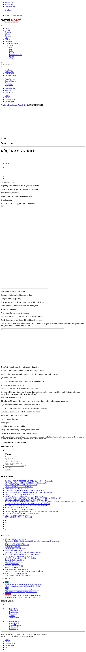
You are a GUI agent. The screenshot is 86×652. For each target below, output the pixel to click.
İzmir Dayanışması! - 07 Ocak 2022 (17, 515)
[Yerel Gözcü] (11, 23)
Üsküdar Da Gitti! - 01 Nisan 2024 (16, 488)
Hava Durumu (10, 79)
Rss (6, 647)
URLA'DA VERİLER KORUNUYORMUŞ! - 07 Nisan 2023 (26, 500)
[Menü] (2, 25)
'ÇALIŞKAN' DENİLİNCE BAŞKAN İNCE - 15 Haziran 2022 (26, 506)
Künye (7, 96)
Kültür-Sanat (13, 43)
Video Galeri (9, 90)
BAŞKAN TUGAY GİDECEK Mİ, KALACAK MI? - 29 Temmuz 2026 (29, 481)
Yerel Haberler (14, 618)
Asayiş (11, 58)
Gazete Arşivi (9, 74)
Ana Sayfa (4, 105)
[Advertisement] (43, 122)
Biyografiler (9, 85)
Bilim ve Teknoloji (15, 55)
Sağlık (11, 51)
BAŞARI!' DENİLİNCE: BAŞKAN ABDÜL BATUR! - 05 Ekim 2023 (29, 492)
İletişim (7, 98)
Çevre (11, 49)
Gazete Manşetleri (11, 81)
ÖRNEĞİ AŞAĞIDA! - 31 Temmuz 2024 (19, 487)
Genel (11, 47)
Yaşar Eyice (22, 105)
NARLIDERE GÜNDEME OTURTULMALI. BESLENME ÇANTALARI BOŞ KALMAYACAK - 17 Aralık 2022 (44, 502)
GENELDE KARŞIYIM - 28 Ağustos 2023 (20, 494)
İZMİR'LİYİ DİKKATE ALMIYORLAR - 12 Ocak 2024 (24, 490)
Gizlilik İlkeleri (10, 101)
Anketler (8, 83)
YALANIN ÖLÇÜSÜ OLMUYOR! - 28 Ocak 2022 (22, 513)
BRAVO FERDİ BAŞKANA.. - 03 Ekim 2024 (21, 485)
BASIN (11, 53)
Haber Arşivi (9, 72)
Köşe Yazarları (10, 88)
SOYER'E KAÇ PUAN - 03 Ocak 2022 (18, 517)
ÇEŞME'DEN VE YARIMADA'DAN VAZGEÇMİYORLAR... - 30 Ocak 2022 (32, 511)
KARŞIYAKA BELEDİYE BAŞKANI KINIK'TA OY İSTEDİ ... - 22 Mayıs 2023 (33, 498)
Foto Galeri (9, 92)
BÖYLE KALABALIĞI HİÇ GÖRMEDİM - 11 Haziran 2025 (26, 483)
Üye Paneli (8, 10)
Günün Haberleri (10, 75)
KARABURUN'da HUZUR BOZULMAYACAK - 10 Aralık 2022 (27, 504)
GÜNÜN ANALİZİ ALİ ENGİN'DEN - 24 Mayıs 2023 (24, 496)
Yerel (11, 45)
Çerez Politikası (10, 99)
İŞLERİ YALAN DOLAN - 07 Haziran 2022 (20, 509)
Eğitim (11, 57)
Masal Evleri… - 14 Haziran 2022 (16, 507)
